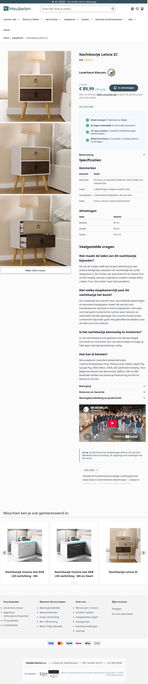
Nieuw (6, 30)
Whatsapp (91, 1)
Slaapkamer (69, 19)
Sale (130, 19)
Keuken (85, 19)
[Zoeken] (113, 8)
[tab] (69, 582)
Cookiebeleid (10, 624)
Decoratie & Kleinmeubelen (108, 19)
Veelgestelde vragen (86, 616)
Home (6, 37)
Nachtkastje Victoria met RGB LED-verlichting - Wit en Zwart (68, 573)
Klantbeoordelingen (86, 625)
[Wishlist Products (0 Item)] (137, 8)
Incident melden (83, 611)
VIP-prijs (100, 89)
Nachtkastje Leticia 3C (117, 571)
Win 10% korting (48, 621)
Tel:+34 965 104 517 (76, 1)
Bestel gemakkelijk (49, 607)
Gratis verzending (49, 616)
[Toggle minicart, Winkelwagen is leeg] (142, 8)
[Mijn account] (132, 8)
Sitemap (79, 630)
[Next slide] (141, 552)
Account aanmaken (120, 613)
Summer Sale (9, 19)
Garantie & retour (13, 607)
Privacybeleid (10, 620)
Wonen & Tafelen (31, 19)
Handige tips (82, 621)
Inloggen (115, 608)
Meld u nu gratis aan (106, 94)
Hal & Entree (52, 19)
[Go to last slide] (4, 552)
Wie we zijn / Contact (86, 607)
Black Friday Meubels (50, 625)
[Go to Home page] (17, 8)
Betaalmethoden (48, 611)
